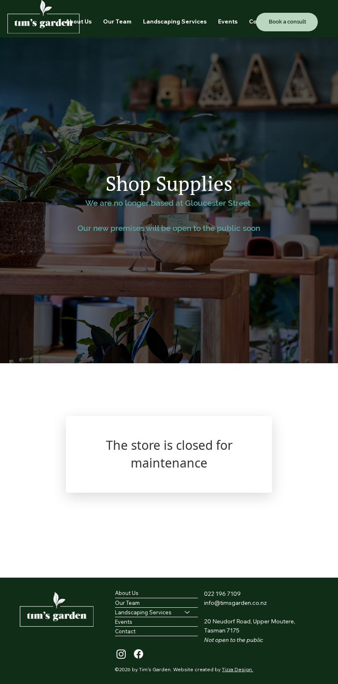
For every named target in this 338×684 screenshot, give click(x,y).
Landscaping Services (143, 612)
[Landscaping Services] (187, 612)
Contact (125, 631)
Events (123, 621)
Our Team (127, 602)
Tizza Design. (237, 669)
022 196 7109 (222, 593)
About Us (126, 593)
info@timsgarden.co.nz (235, 602)
